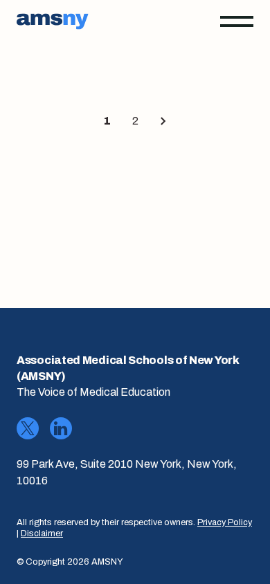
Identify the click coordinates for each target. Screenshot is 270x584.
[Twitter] (28, 428)
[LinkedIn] (61, 428)
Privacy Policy (224, 522)
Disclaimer (42, 533)
